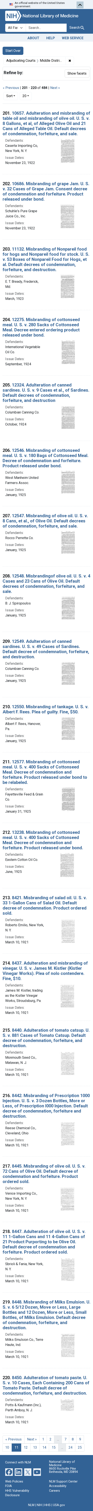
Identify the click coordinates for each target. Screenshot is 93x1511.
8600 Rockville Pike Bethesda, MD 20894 (63, 1470)
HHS (47, 1505)
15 (54, 1447)
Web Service (72, 38)
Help (50, 38)
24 (70, 1447)
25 (80, 1447)
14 (44, 1447)
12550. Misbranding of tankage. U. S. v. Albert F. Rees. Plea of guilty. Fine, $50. (45, 709)
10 (7, 1447)
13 (35, 1447)
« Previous (11, 88)
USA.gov (59, 1505)
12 (26, 1447)
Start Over (13, 51)
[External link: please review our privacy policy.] (9, 1472)
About (33, 38)
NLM (31, 1505)
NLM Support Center (63, 1481)
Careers (54, 1491)
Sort (9, 96)
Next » (55, 88)
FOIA (8, 1486)
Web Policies (14, 1481)
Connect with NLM (18, 1462)
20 (27, 96)
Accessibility (57, 1486)
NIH (39, 1505)
